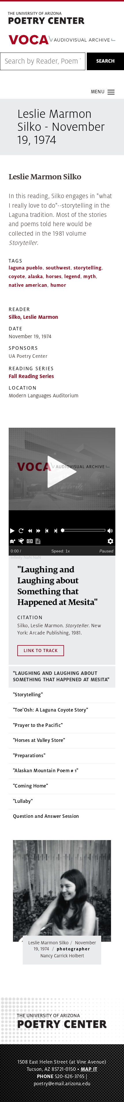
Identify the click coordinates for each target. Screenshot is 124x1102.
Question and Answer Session (46, 816)
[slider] (63, 530)
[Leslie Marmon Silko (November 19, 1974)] (62, 891)
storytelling (87, 268)
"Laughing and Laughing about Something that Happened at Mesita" (61, 676)
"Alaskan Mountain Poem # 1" (45, 770)
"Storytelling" (28, 694)
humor (58, 285)
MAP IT (89, 1069)
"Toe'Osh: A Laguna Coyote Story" (50, 710)
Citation (30, 617)
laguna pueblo (26, 268)
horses (53, 276)
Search (105, 61)
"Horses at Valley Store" (39, 740)
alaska (35, 276)
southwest (58, 268)
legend (72, 276)
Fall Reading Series (31, 376)
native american (28, 285)
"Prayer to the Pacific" (38, 725)
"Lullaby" (23, 801)
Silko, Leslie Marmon (33, 317)
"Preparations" (29, 755)
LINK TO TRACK (41, 650)
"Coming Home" (30, 786)
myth (89, 276)
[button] (13, 530)
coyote (17, 276)
